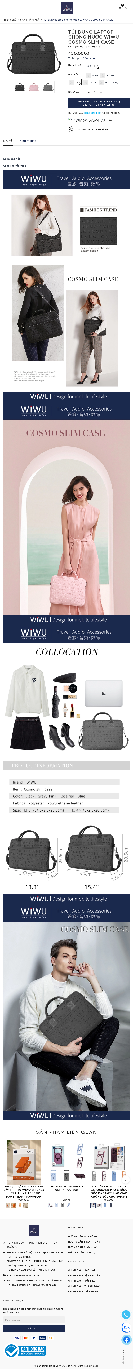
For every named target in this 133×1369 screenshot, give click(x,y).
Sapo (96, 1365)
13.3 (89, 65)
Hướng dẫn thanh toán (84, 1241)
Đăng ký (34, 1328)
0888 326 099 (92, 112)
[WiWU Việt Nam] (67, 8)
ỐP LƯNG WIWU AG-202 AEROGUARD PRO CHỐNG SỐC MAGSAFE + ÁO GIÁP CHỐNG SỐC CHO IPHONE (109, 1191)
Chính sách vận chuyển (84, 1275)
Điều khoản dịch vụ (81, 1252)
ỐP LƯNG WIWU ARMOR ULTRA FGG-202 (66, 1188)
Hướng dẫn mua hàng (82, 1236)
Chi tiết (87, 1180)
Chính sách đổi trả (81, 1280)
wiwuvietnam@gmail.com (23, 1275)
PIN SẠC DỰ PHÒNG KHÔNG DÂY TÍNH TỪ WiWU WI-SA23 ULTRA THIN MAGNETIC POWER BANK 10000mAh (23, 1191)
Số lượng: (74, 91)
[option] (34, 53)
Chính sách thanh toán (84, 1286)
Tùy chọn (44, 1180)
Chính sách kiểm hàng (83, 1291)
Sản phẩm (66, 1132)
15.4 (96, 65)
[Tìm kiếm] (127, 7)
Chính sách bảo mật (81, 1269)
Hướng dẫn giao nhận (83, 1247)
